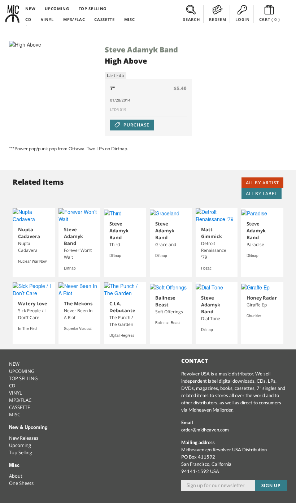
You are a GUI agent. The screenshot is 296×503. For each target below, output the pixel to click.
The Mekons (78, 303)
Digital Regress (121, 335)
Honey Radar (262, 298)
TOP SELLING (92, 8)
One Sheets (21, 483)
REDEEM (217, 19)
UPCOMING (57, 8)
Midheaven (13, 14)
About (15, 476)
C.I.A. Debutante (122, 307)
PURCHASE (135, 125)
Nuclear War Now (32, 261)
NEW (30, 8)
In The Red (27, 328)
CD (28, 19)
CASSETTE (104, 19)
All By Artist (262, 182)
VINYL (47, 19)
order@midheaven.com (205, 430)
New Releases (23, 438)
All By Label (261, 193)
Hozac (206, 268)
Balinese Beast (165, 301)
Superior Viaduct (78, 328)
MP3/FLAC (74, 19)
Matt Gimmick (211, 233)
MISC (129, 19)
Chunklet (254, 315)
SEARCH (191, 19)
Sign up (271, 485)
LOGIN (242, 19)
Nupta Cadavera (29, 233)
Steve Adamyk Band (141, 50)
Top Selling (20, 452)
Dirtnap (70, 268)
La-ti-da (115, 75)
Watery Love (32, 303)
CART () (269, 19)
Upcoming (20, 445)
